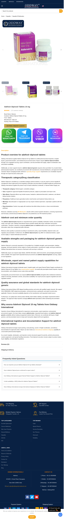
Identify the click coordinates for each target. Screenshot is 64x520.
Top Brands (36, 420)
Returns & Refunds (6, 453)
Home (2, 16)
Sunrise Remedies (37, 429)
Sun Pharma (36, 432)
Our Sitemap (4, 465)
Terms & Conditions (6, 450)
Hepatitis (8, 16)
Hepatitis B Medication (18, 16)
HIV (2, 440)
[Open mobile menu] (2, 6)
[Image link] (16, 508)
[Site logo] (32, 6)
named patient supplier (27, 269)
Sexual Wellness (5, 432)
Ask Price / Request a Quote (15, 126)
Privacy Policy (4, 456)
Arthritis (3, 438)
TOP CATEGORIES (6, 420)
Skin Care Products (6, 429)
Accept (32, 517)
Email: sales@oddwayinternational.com (16, 486)
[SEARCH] (61, 11)
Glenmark (35, 435)
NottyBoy (35, 438)
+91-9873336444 (52, 482)
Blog (2, 468)
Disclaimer (4, 462)
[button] (3, 49)
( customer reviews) (17, 110)
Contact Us (4, 459)
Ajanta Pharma (37, 426)
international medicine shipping (44, 329)
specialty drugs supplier (33, 171)
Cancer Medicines (6, 426)
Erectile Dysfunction (6, 423)
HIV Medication (22, 211)
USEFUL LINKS (5, 447)
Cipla (34, 423)
